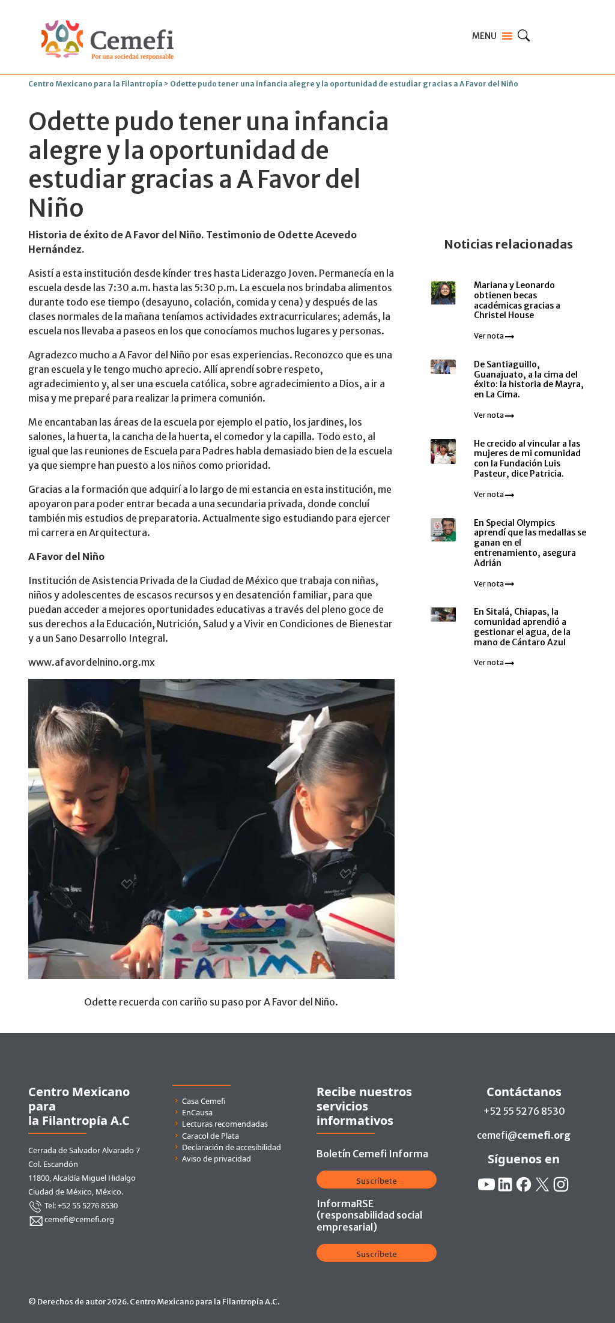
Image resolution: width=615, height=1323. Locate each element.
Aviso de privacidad (216, 1158)
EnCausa (197, 1112)
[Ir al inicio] (107, 17)
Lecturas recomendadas (225, 1123)
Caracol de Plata (210, 1135)
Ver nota (489, 335)
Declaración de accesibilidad (231, 1147)
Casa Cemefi (204, 1100)
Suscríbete (376, 1181)
